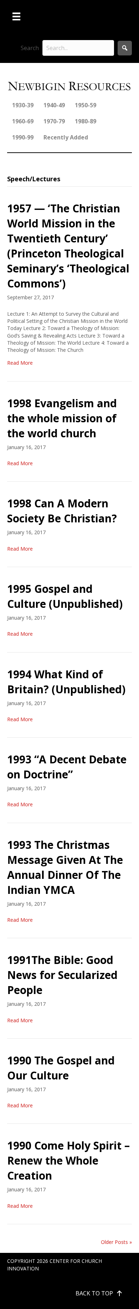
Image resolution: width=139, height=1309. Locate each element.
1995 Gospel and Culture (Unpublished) (65, 596)
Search (30, 48)
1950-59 (85, 105)
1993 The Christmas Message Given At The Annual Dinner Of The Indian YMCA (65, 867)
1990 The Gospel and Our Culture (61, 1068)
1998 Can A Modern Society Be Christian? (62, 511)
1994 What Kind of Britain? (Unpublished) (66, 682)
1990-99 (23, 137)
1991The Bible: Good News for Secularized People (62, 975)
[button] (125, 48)
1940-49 (54, 105)
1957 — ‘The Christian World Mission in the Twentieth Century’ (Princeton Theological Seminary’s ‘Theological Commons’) (68, 246)
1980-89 (85, 121)
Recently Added (65, 137)
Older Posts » (116, 1242)
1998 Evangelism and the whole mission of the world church (62, 418)
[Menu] (16, 16)
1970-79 (54, 121)
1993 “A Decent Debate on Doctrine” (67, 767)
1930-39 (23, 105)
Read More (20, 362)
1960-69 (23, 121)
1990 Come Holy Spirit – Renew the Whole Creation (68, 1160)
